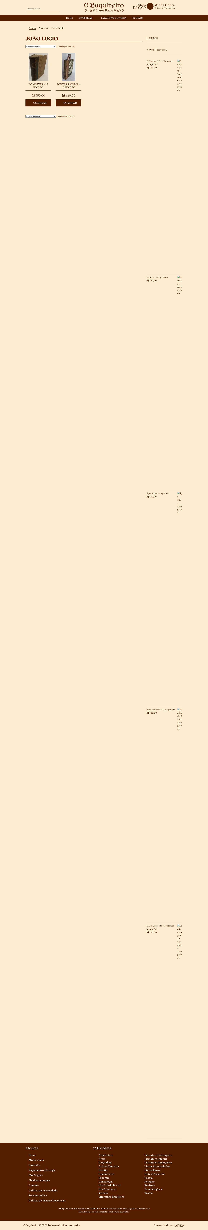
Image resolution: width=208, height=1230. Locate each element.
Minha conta (36, 1160)
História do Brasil (109, 1185)
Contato (137, 18)
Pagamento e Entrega (113, 18)
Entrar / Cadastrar (164, 8)
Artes (102, 1158)
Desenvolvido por (164, 1225)
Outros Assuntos (154, 1174)
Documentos (106, 1174)
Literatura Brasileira (111, 1196)
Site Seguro (36, 1175)
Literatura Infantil (155, 1158)
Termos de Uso (38, 1195)
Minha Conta (164, 5)
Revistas (149, 1185)
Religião (149, 1181)
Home (69, 18)
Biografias (105, 1162)
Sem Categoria (153, 1189)
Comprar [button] (40, 102)
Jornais (103, 1193)
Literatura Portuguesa (158, 1162)
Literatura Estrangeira (158, 1155)
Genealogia (106, 1181)
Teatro (148, 1193)
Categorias (85, 18)
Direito (103, 1170)
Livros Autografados (157, 1166)
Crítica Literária (109, 1166)
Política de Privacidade (43, 1190)
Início (32, 28)
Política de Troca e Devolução (47, 1200)
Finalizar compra (39, 1180)
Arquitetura (106, 1155)
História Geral (107, 1189)
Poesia (148, 1177)
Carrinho (34, 1165)
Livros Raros (152, 1170)
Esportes (104, 1177)
